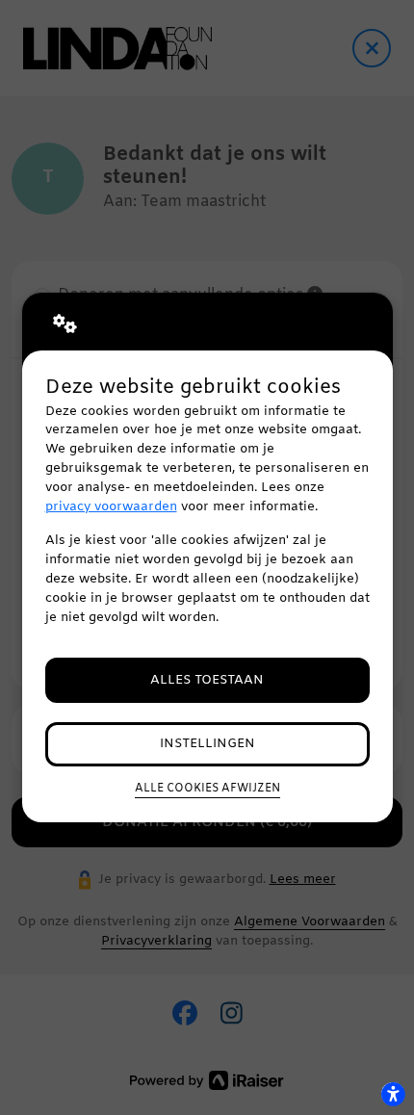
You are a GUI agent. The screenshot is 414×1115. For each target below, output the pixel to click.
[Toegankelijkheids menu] (392, 1093)
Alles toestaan (207, 680)
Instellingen (207, 744)
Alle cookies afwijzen (207, 788)
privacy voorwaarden (111, 507)
